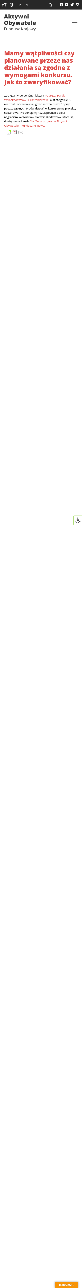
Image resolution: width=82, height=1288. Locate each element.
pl (20, 5)
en (26, 5)
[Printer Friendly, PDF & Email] (14, 132)
